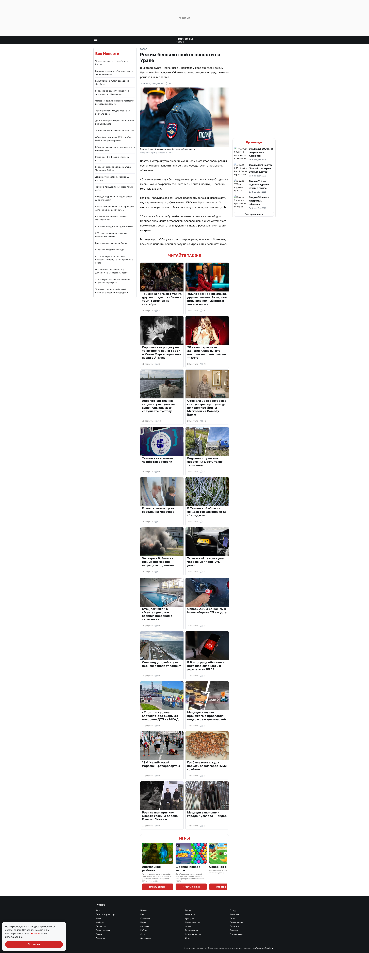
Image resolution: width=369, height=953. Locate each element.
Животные (190, 914)
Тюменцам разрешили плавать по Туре (114, 130)
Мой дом (100, 922)
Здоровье (234, 914)
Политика (234, 926)
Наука (143, 922)
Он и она (144, 926)
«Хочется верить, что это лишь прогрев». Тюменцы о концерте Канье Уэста (114, 259)
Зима (98, 918)
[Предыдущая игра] (143, 853)
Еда (142, 914)
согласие (35, 933)
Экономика (145, 938)
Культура (189, 918)
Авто (98, 910)
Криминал (145, 918)
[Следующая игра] (225, 853)
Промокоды (254, 142)
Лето (232, 918)
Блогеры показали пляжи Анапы (111, 243)
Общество (101, 926)
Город (143, 49)
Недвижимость (192, 922)
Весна (188, 910)
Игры (184, 838)
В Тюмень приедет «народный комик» (114, 226)
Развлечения (191, 930)
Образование (236, 922)
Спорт (143, 934)
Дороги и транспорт (105, 914)
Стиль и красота (193, 934)
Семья (99, 934)
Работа (143, 930)
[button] (254, 154)
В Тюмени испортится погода (109, 249)
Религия (234, 930)
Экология (100, 938)
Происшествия (103, 930)
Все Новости (107, 53)
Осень (188, 926)
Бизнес (143, 910)
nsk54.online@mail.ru (263, 948)
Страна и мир (236, 934)
